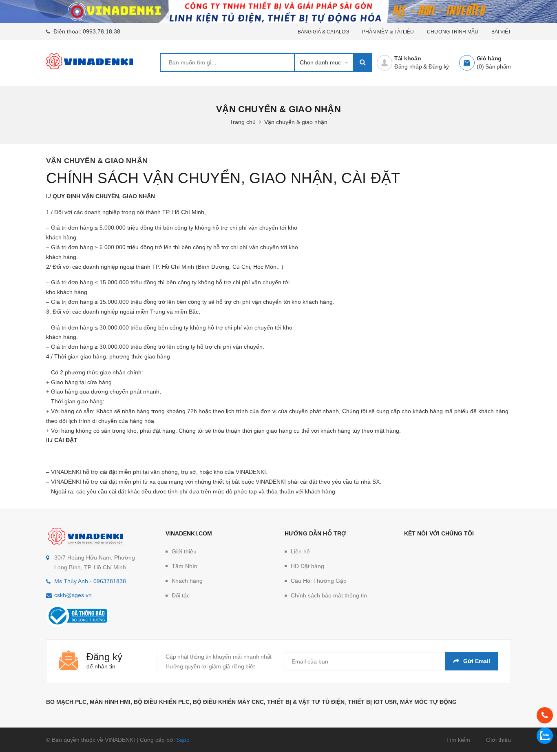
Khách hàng (187, 580)
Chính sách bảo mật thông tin (329, 595)
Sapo (183, 740)
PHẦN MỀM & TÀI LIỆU (388, 32)
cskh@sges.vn (73, 595)
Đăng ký (439, 66)
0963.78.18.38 (101, 31)
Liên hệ (300, 551)
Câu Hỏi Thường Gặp (319, 580)
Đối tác (181, 595)
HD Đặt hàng (307, 566)
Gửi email (476, 661)
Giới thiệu (184, 551)
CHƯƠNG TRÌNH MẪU (452, 32)
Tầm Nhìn (184, 566)
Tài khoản (407, 58)
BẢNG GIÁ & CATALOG (323, 32)
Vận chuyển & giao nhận (97, 161)
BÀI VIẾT (501, 32)
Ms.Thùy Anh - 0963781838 (90, 581)
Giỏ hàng (489, 58)
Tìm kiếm (458, 740)
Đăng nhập (408, 66)
